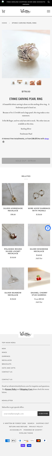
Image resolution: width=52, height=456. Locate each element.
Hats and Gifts (8, 368)
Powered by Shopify (33, 430)
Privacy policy (36, 426)
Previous (6, 54)
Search (31, 423)
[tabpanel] (26, 54)
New (4, 348)
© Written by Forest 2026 (14, 423)
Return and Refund (18, 426)
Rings (4, 352)
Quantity (26, 147)
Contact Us (7, 372)
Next (45, 54)
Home (4, 23)
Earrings (6, 356)
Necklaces (7, 360)
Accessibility (16, 430)
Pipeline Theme (26, 433)
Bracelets (6, 364)
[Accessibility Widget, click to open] (48, 228)
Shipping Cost (42, 423)
